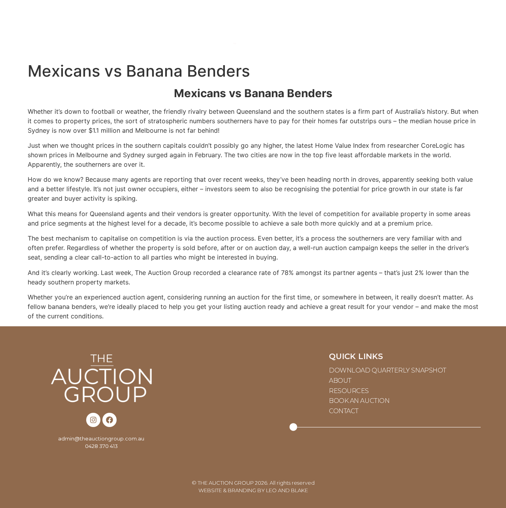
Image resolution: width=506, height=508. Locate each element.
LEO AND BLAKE (287, 490)
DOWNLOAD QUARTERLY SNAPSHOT (387, 370)
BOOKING (346, 29)
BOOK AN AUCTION (359, 401)
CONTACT (432, 29)
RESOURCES (154, 29)
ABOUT (69, 29)
